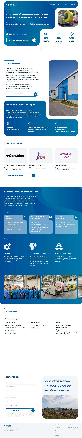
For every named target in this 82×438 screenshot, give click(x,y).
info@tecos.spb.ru (10, 333)
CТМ (59, 4)
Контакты (72, 4)
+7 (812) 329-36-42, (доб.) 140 (39, 325)
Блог (66, 4)
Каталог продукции (72, 424)
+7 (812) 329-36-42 (10, 330)
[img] (12, 5)
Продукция (52, 4)
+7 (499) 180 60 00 (58, 386)
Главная (57, 424)
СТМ (56, 430)
